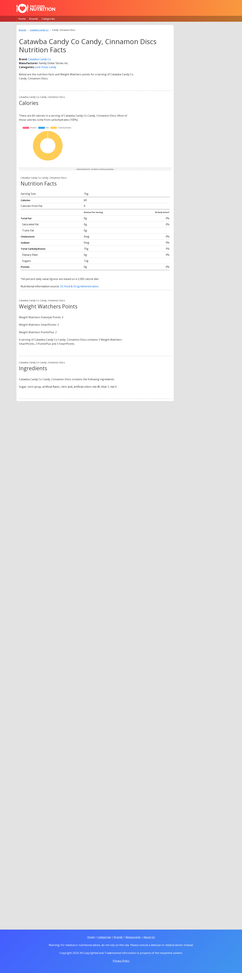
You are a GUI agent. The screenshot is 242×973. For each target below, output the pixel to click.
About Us (149, 937)
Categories (48, 19)
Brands (33, 19)
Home (22, 19)
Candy (52, 67)
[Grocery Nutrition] (35, 8)
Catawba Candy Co (39, 59)
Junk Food (41, 67)
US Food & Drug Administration (79, 286)
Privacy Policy (121, 961)
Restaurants (133, 937)
